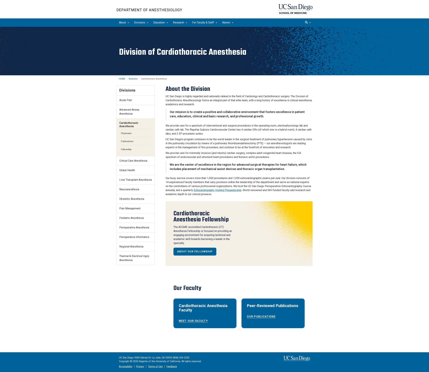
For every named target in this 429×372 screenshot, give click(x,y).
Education (159, 22)
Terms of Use (155, 366)
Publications (127, 141)
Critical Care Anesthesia (133, 160)
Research (179, 22)
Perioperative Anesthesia (134, 227)
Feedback (172, 366)
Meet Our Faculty (193, 320)
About (123, 22)
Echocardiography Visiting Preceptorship (217, 190)
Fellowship (126, 149)
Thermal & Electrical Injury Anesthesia (134, 258)
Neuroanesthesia (129, 189)
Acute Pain (125, 100)
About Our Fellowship (194, 251)
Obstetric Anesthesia (131, 198)
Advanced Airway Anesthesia (129, 111)
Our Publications (261, 316)
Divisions (140, 22)
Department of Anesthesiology (149, 10)
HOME (122, 78)
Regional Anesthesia (131, 246)
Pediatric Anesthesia (131, 218)
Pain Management (129, 208)
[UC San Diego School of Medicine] (295, 9)
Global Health (127, 170)
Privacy (140, 366)
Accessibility (125, 366)
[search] (308, 22)
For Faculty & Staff (203, 22)
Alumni (226, 22)
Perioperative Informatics (134, 237)
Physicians (126, 133)
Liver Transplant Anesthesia (135, 179)
